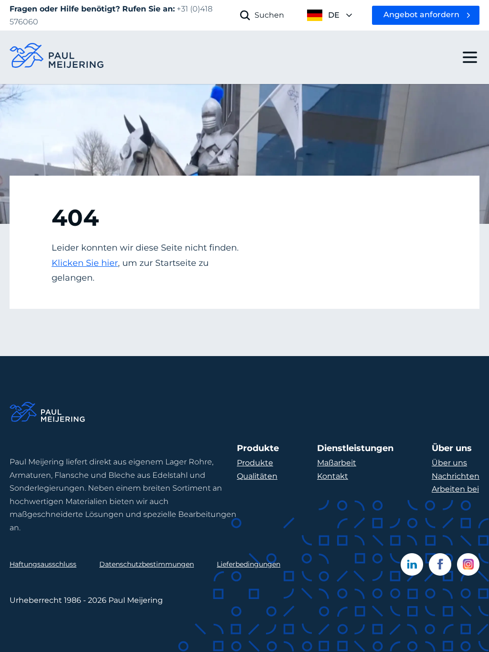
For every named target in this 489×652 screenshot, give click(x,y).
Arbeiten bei (455, 489)
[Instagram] (468, 564)
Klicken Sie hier (85, 263)
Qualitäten (257, 476)
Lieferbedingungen (248, 564)
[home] (57, 57)
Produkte (255, 462)
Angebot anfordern (421, 14)
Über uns (449, 462)
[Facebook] (440, 564)
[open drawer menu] (469, 57)
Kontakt (332, 476)
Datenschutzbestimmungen (146, 564)
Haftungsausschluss (43, 564)
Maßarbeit (336, 462)
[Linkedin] (412, 564)
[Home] (48, 413)
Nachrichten (455, 476)
